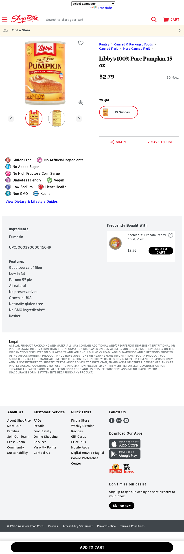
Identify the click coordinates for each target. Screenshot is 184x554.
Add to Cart (161, 250)
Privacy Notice (106, 526)
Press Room (16, 442)
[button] (154, 19)
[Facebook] (111, 422)
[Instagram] (119, 422)
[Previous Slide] (11, 117)
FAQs (37, 420)
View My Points (45, 447)
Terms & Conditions (132, 526)
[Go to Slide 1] (34, 118)
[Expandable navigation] (5, 19)
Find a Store (80, 420)
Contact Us (42, 453)
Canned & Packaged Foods (133, 44)
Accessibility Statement (77, 526)
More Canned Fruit (136, 48)
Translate (105, 8)
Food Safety (42, 431)
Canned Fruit (108, 48)
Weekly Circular (82, 426)
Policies (53, 526)
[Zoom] (80, 102)
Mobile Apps (80, 447)
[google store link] (124, 457)
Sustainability (17, 453)
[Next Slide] (79, 117)
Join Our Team (17, 436)
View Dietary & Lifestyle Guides (31, 201)
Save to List (162, 142)
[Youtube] (126, 422)
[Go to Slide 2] (57, 118)
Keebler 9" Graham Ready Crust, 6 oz (146, 237)
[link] (159, 142)
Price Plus (78, 442)
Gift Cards (78, 436)
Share (121, 142)
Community (15, 447)
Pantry (104, 44)
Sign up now (122, 505)
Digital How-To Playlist (87, 453)
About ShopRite (19, 420)
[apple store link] (124, 447)
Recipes (77, 431)
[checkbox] (80, 43)
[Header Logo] (24, 19)
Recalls (39, 426)
